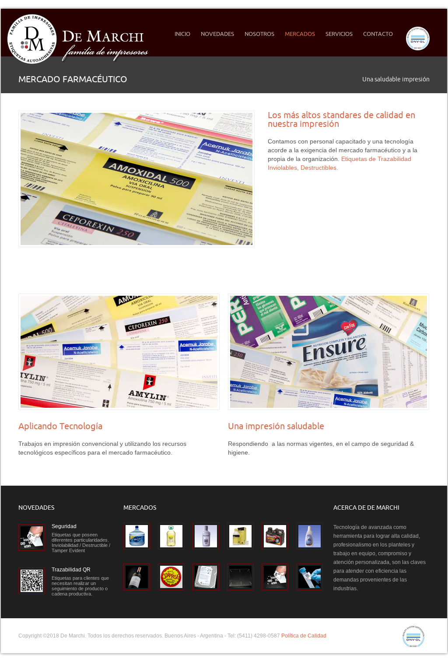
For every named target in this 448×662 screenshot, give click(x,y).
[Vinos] (136, 577)
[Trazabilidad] (309, 577)
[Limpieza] (309, 536)
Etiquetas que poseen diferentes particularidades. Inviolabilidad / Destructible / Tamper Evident (81, 542)
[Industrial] (275, 536)
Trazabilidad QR (71, 570)
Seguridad (64, 526)
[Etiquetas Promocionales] (171, 577)
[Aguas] (136, 536)
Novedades (217, 34)
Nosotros (256, 34)
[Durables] (205, 577)
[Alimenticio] (171, 536)
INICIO (182, 34)
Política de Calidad (303, 636)
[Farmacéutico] (240, 536)
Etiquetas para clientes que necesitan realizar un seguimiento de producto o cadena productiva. (80, 585)
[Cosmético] (205, 536)
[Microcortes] (240, 577)
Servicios (339, 34)
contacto (378, 34)
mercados (297, 34)
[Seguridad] (275, 577)
